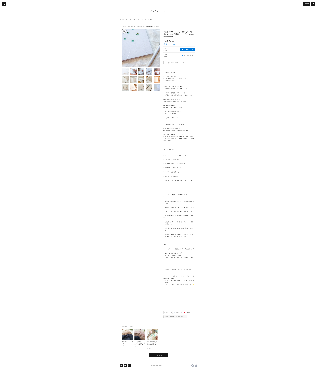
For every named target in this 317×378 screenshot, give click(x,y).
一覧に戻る (158, 355)
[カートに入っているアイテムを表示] (313, 4)
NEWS (150, 19)
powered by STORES (157, 365)
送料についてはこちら (171, 44)
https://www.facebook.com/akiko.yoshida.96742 (192, 365)
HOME (122, 19)
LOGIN (307, 3)
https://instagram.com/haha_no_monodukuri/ (196, 365)
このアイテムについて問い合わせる (176, 316)
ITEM (144, 19)
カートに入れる (188, 49)
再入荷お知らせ (188, 55)
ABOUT (128, 19)
